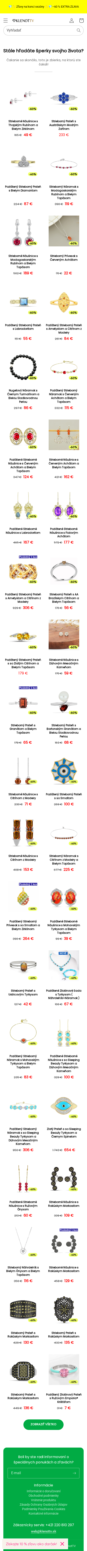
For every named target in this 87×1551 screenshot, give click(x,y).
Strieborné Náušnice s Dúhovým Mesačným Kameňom (64, 663)
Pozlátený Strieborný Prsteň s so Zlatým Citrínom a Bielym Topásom (23, 663)
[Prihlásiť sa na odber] (74, 1473)
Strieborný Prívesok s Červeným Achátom (64, 258)
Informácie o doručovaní (43, 1491)
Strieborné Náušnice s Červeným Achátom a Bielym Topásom (64, 463)
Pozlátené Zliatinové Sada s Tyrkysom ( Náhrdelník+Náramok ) (63, 994)
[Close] (62, 1544)
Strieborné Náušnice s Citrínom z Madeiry (23, 796)
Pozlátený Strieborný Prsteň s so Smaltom (64, 796)
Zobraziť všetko (43, 1424)
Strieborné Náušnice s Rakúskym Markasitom (63, 1204)
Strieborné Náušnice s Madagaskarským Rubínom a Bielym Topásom (23, 261)
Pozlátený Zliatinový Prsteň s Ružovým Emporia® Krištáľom (64, 1398)
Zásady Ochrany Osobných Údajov (43, 1504)
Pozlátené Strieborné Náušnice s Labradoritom (23, 531)
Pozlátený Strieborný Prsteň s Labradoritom (23, 327)
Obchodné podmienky (44, 1495)
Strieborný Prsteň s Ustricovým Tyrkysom (23, 992)
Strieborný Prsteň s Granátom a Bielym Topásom (23, 729)
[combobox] (43, 30)
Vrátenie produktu (43, 1500)
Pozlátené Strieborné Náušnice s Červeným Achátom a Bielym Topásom (23, 465)
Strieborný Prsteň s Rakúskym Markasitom (23, 1335)
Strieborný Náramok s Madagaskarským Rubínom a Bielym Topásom (64, 192)
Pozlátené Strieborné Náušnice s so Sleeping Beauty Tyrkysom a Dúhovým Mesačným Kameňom (64, 1063)
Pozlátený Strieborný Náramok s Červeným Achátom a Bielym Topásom (64, 396)
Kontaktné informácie (43, 1513)
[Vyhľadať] (79, 30)
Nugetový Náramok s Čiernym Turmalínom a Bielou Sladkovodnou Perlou (23, 396)
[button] (5, 20)
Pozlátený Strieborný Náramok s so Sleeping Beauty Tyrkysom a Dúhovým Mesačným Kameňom (23, 1136)
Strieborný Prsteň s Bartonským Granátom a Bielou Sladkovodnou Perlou (64, 731)
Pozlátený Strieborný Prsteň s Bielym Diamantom (23, 188)
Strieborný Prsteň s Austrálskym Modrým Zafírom (63, 125)
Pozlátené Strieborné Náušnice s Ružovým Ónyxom (23, 1205)
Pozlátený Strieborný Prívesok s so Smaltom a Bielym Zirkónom (23, 925)
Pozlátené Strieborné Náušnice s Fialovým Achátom (64, 532)
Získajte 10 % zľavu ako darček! (31, 1544)
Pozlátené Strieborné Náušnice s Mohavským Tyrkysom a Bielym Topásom (64, 927)
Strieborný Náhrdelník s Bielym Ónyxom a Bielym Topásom (23, 1271)
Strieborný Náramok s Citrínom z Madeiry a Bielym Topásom (64, 859)
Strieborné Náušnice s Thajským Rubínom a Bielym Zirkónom (23, 125)
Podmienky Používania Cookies (43, 1509)
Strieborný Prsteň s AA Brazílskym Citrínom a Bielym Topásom (64, 598)
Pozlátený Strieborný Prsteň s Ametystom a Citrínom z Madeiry (64, 329)
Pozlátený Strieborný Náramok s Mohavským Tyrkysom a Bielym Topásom (23, 1061)
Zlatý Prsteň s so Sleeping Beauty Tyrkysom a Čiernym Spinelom (64, 1132)
